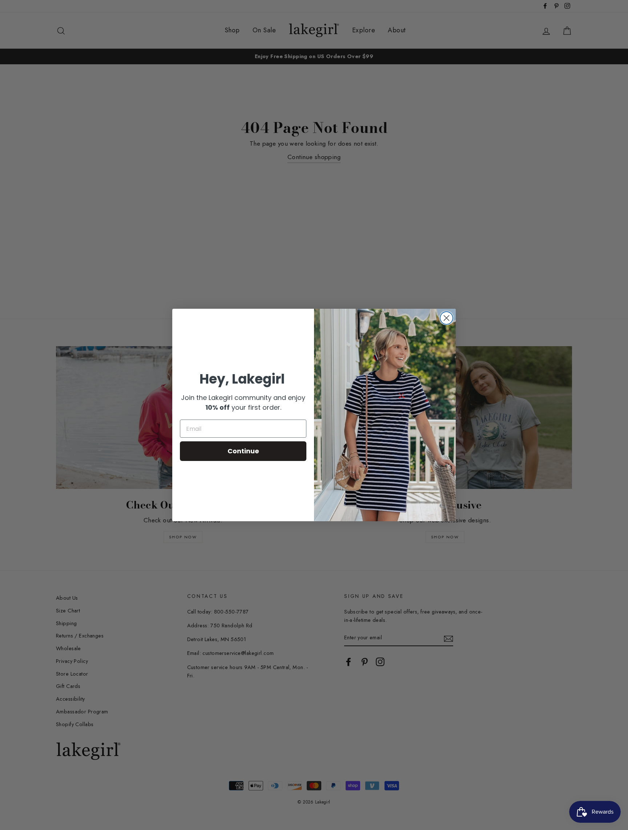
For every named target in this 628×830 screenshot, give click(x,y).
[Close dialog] (446, 318)
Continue (243, 451)
